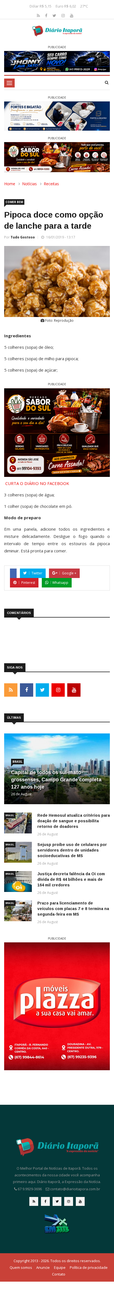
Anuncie (43, 1267)
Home (9, 183)
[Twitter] (55, 15)
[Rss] (39, 15)
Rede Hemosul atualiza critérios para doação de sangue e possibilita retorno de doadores (73, 821)
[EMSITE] (57, 1223)
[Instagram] (63, 15)
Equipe (60, 1267)
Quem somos (21, 1267)
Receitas (51, 183)
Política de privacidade (89, 1267)
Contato (58, 1274)
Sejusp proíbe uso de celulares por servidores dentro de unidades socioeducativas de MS (72, 850)
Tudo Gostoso (23, 237)
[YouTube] (71, 15)
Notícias (29, 183)
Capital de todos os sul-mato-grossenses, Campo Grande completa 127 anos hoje (56, 780)
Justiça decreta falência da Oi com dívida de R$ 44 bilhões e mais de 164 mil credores (71, 879)
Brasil (17, 762)
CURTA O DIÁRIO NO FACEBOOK (37, 483)
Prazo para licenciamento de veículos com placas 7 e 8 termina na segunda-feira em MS (73, 908)
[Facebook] (46, 15)
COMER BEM (14, 202)
